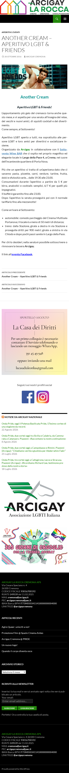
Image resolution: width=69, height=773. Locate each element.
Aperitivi (7, 32)
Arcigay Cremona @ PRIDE (16, 639)
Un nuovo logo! (10, 645)
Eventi (16, 32)
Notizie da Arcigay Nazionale (23, 417)
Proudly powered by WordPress (16, 769)
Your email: (8, 697)
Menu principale (65, 19)
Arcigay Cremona (35, 56)
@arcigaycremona (23, 606)
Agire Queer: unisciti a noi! (16, 626)
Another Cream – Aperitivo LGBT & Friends (24, 274)
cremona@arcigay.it (18, 597)
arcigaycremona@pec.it (19, 600)
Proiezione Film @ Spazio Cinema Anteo (22, 633)
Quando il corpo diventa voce (17, 651)
